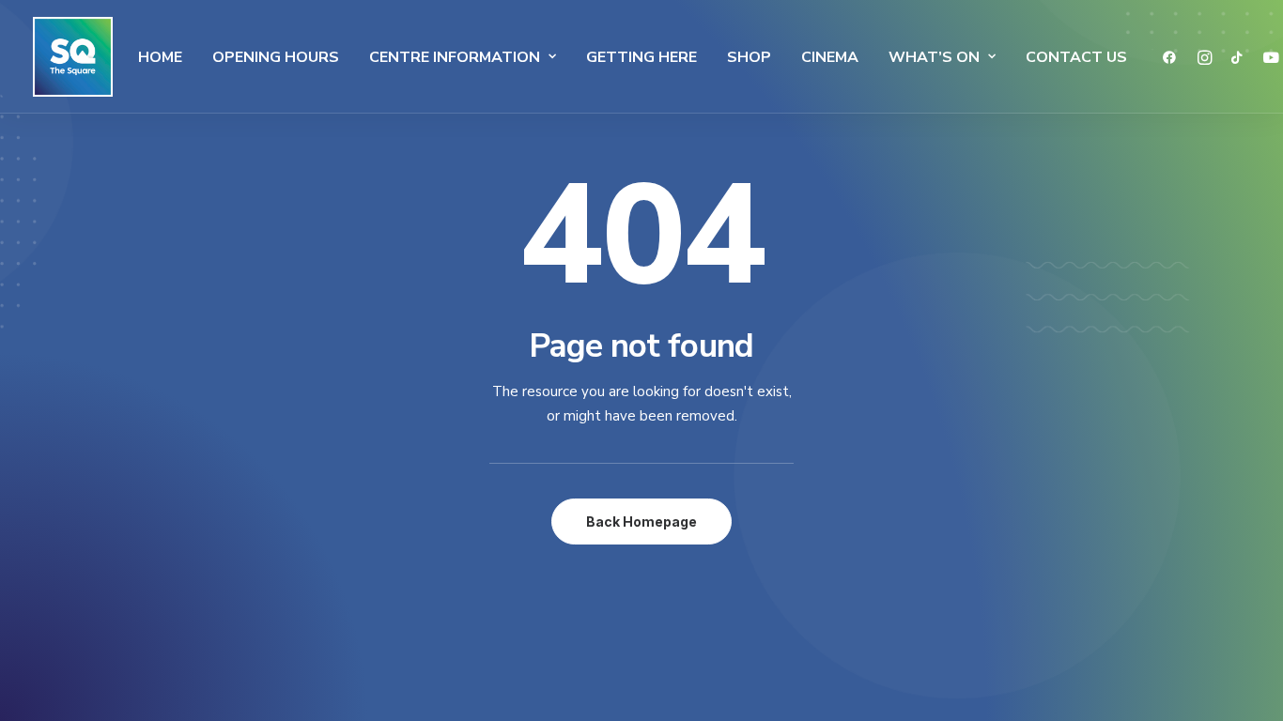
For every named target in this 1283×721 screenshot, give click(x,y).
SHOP (749, 57)
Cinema (829, 57)
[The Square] (73, 57)
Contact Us (1076, 57)
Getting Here (641, 57)
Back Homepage (641, 521)
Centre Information (454, 57)
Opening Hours (275, 57)
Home (160, 57)
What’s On (934, 57)
